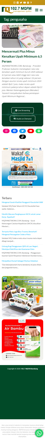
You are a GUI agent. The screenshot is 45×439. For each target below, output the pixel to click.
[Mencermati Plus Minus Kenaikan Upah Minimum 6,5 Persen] (22, 36)
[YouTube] (30, 131)
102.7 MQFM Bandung (29, 369)
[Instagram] (6, 131)
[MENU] (41, 10)
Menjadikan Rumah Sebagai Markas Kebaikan (20, 261)
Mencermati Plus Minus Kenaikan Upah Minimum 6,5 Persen (22, 56)
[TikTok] (22, 137)
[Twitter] (22, 131)
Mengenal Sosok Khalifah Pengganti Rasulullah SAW (22, 202)
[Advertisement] (22, 396)
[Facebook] (14, 131)
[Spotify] (39, 131)
